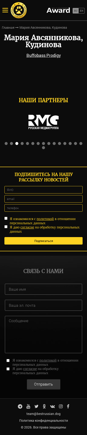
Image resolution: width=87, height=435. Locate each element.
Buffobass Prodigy (43, 55)
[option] (43, 122)
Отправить (43, 384)
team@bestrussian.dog (43, 413)
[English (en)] (81, 11)
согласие (27, 227)
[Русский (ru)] (75, 11)
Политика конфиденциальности (43, 420)
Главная (8, 27)
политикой (45, 219)
